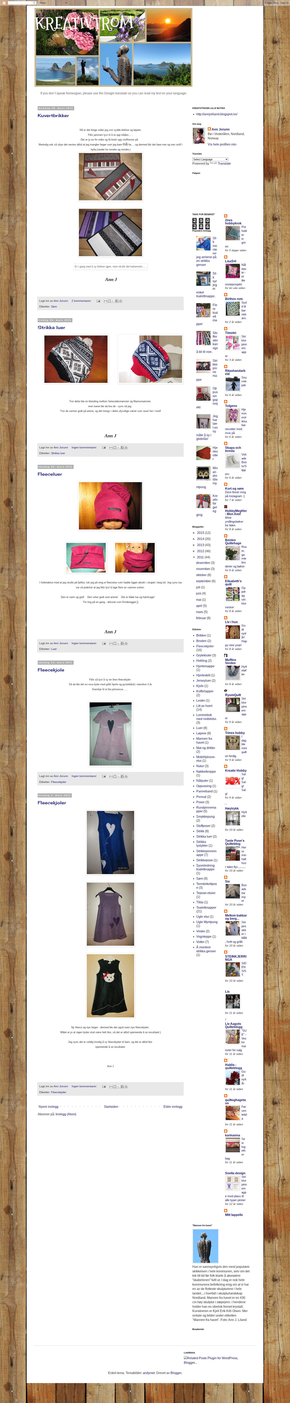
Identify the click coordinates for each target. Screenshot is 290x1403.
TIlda (199, 902)
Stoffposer (203, 826)
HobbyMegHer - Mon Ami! (236, 512)
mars (200, 612)
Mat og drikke (205, 748)
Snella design (235, 1173)
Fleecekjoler (58, 782)
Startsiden (111, 1106)
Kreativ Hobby (236, 770)
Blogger (175, 1373)
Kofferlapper (204, 691)
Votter (200, 942)
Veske (200, 931)
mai (199, 599)
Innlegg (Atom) (66, 1114)
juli (198, 587)
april (199, 605)
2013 (201, 545)
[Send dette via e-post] (106, 301)
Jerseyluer (203, 680)
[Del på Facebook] (117, 301)
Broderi (201, 641)
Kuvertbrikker (53, 115)
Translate (224, 163)
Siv (227, 881)
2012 (201, 551)
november (203, 569)
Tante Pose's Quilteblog (234, 842)
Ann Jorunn (221, 129)
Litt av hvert (204, 706)
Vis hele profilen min (222, 144)
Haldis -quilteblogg (233, 1066)
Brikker (201, 635)
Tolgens (231, 406)
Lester (200, 700)
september (204, 581)
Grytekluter (203, 655)
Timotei (230, 333)
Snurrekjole (244, 381)
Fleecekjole (51, 669)
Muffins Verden (230, 661)
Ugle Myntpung (207, 922)
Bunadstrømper (244, 892)
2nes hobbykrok (233, 221)
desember (203, 562)
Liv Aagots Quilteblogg (233, 1025)
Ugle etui (202, 916)
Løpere (201, 733)
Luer (54, 648)
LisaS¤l (230, 261)
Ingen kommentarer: (85, 447)
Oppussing (203, 786)
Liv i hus (231, 622)
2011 (201, 557)
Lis (227, 991)
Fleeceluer (50, 474)
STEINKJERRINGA (235, 958)
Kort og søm (234, 488)
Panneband (204, 791)
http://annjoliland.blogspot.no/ (216, 114)
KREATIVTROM (84, 23)
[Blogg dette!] (109, 301)
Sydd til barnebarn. (244, 310)
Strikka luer (51, 327)
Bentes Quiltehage (233, 541)
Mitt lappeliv (234, 1214)
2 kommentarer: (82, 300)
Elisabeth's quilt (233, 582)
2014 (201, 539)
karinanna (232, 1135)
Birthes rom (234, 299)
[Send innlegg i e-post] (98, 300)
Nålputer (202, 780)
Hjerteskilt (203, 675)
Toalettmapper (206, 907)
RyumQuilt (233, 695)
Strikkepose (204, 860)
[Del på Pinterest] (121, 301)
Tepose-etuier (205, 893)
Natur (200, 766)
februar (201, 618)
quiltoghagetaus (235, 1101)
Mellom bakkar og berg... (236, 917)
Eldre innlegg (173, 1106)
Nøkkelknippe (206, 771)
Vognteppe (203, 936)
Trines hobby (235, 733)
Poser (200, 802)
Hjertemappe (205, 666)
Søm (54, 306)
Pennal (201, 797)
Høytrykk (232, 808)
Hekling (201, 660)
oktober (201, 575)
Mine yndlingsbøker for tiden (234, 521)
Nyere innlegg (48, 1106)
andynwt (149, 1373)
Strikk (200, 831)
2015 (201, 532)
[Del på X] (113, 301)
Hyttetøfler (244, 670)
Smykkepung (205, 816)
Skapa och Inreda (233, 449)
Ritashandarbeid (235, 372)
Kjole (200, 686)
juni (199, 593)
